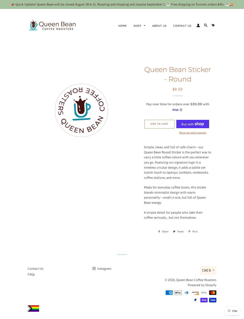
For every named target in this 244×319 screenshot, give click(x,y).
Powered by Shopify (202, 285)
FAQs (31, 274)
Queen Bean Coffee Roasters (196, 280)
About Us (159, 25)
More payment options (192, 132)
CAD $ (206, 270)
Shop (138, 25)
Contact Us (182, 25)
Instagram (103, 269)
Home (122, 25)
